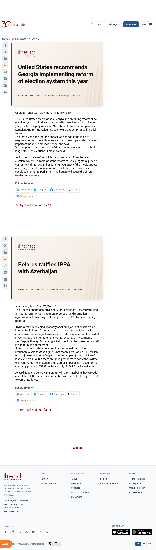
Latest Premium (49, 483)
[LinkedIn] (40, 532)
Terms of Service (137, 479)
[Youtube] (26, 532)
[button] (5, 45)
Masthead (76, 483)
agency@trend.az (11, 511)
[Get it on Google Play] (142, 532)
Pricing (103, 479)
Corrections (76, 497)
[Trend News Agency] (12, 477)
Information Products (110, 483)
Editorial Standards (80, 492)
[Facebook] (13, 532)
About (74, 479)
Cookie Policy (135, 492)
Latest (45, 479)
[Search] (92, 24)
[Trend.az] (13, 24)
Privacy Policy (135, 483)
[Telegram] (33, 532)
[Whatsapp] (6, 532)
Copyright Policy (137, 488)
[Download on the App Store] (121, 532)
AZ (144, 544)
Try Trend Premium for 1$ (35, 205)
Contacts (75, 488)
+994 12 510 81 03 (11, 508)
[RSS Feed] (46, 532)
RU (149, 544)
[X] (20, 532)
